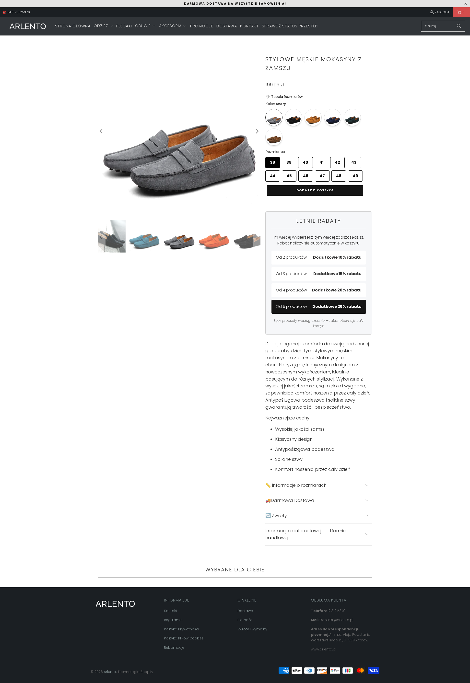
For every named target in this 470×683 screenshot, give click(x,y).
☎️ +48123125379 (16, 12)
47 (322, 174)
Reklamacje (174, 647)
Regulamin (173, 619)
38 (272, 161)
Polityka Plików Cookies (184, 638)
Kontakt (170, 610)
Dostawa (245, 610)
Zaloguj (442, 12)
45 (289, 174)
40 (305, 161)
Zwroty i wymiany (252, 629)
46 (305, 174)
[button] (103, 26)
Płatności (245, 619)
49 (355, 174)
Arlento (110, 671)
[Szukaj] (459, 26)
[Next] (257, 131)
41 (321, 161)
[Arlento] (27, 26)
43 (353, 161)
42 (337, 161)
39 (289, 161)
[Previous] (102, 131)
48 (338, 174)
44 (272, 174)
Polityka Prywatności (181, 629)
